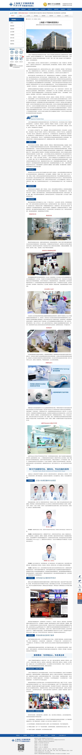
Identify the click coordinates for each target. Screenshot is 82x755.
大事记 (20, 15)
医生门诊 (16, 55)
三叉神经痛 (31, 13)
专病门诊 (21, 55)
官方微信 (80, 582)
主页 (32, 19)
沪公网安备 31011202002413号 (59, 739)
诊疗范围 (12, 31)
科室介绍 (30, 9)
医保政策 (12, 61)
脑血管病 (39, 13)
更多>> (21, 49)
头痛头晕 (44, 13)
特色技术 (59, 15)
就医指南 (69, 9)
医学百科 (46, 735)
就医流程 (12, 55)
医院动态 (24, 9)
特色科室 (66, 15)
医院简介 (12, 15)
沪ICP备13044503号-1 (50, 738)
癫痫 (23, 13)
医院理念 (12, 43)
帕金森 (26, 13)
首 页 (11, 9)
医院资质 (12, 25)
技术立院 (12, 37)
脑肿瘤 (20, 13)
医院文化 (50, 9)
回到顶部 (80, 602)
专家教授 (25, 735)
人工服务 (80, 577)
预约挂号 (21, 61)
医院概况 (17, 9)
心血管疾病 (63, 13)
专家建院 (12, 34)
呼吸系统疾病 (50, 13)
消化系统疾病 (57, 13)
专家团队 (37, 9)
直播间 (79, 598)
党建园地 (63, 9)
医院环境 (51, 15)
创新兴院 (12, 40)
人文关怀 (28, 15)
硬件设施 (36, 15)
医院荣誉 (43, 15)
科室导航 (80, 596)
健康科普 (56, 9)
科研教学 (43, 9)
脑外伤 (35, 13)
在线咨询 (16, 61)
